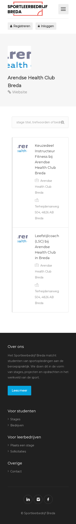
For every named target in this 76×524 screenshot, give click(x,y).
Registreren (21, 26)
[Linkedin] (28, 499)
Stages (15, 419)
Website (19, 92)
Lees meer (19, 390)
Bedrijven (17, 425)
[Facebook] (48, 499)
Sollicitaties (18, 451)
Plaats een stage (22, 445)
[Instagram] (38, 499)
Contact (16, 471)
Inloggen (47, 26)
